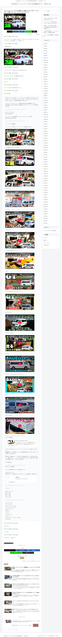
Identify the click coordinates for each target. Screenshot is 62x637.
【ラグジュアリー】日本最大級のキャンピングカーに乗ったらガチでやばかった (51, 23)
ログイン (45, 237)
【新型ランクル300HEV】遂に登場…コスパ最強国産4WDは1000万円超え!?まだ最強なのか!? (51, 27)
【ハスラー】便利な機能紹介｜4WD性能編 (51, 35)
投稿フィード (46, 240)
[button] (34, 32)
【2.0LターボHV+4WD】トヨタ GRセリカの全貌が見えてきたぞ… (51, 19)
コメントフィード (47, 242)
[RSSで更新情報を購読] (23, 558)
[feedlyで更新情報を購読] (21, 558)
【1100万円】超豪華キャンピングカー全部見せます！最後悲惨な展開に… (51, 32)
